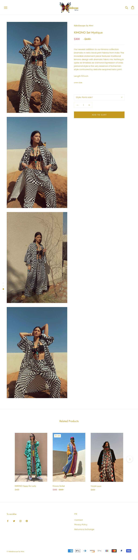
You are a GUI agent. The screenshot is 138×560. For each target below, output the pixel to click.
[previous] (8, 459)
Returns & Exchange (84, 529)
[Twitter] (14, 521)
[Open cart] (132, 7)
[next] (130, 459)
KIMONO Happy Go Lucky (25, 486)
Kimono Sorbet (59, 486)
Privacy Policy (80, 524)
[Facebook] (8, 521)
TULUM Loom (96, 486)
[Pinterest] (27, 521)
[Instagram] (20, 521)
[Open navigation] (5, 7)
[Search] (126, 7)
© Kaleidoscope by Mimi (15, 551)
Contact (78, 520)
